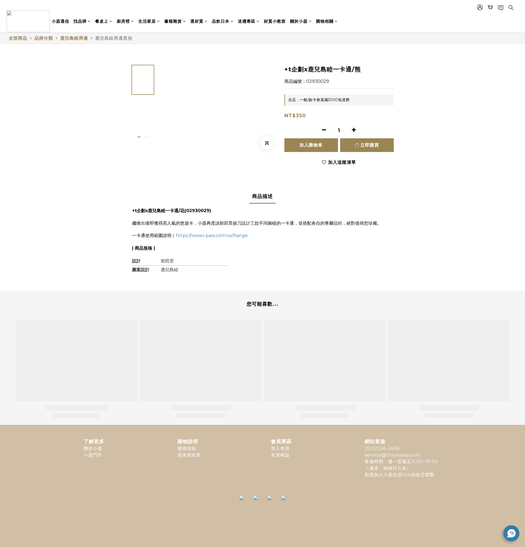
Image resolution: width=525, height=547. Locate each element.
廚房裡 (123, 21)
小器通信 (60, 21)
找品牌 (80, 21)
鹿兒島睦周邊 (74, 38)
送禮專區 (246, 21)
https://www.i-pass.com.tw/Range (212, 235)
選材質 (196, 21)
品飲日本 (220, 21)
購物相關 (325, 21)
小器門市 (93, 455)
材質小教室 (275, 21)
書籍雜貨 (173, 21)
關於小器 (299, 21)
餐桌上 (101, 21)
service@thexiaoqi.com (393, 455)
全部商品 (18, 38)
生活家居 (147, 21)
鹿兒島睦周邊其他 (113, 38)
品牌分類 (43, 38)
